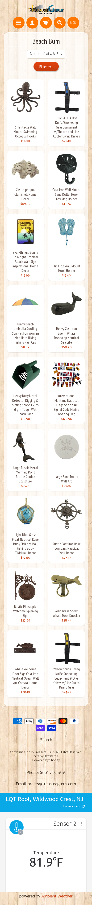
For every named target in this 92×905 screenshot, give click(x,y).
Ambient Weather (57, 896)
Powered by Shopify (46, 760)
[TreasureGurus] (46, 9)
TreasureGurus (44, 752)
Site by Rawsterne (46, 756)
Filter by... (46, 66)
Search (46, 740)
